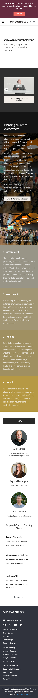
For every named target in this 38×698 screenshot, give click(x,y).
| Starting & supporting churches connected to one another (19, 6)
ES (34, 22)
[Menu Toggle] (3, 22)
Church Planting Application (17, 199)
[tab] (19, 421)
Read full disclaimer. (24, 694)
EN (31, 22)
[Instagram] (9, 624)
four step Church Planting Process (18, 173)
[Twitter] (20, 624)
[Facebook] (4, 624)
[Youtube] (15, 624)
